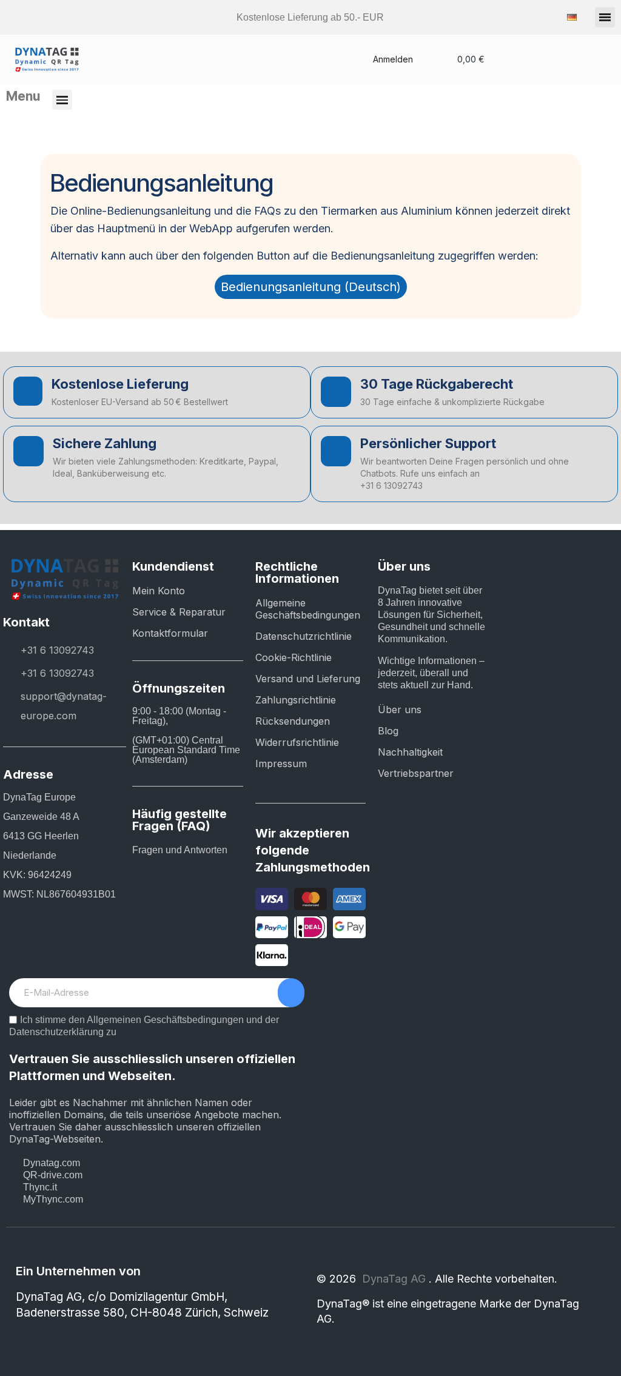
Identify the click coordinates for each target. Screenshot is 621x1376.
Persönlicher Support (428, 443)
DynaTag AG (395, 1278)
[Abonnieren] (291, 992)
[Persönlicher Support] (336, 451)
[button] (605, 17)
